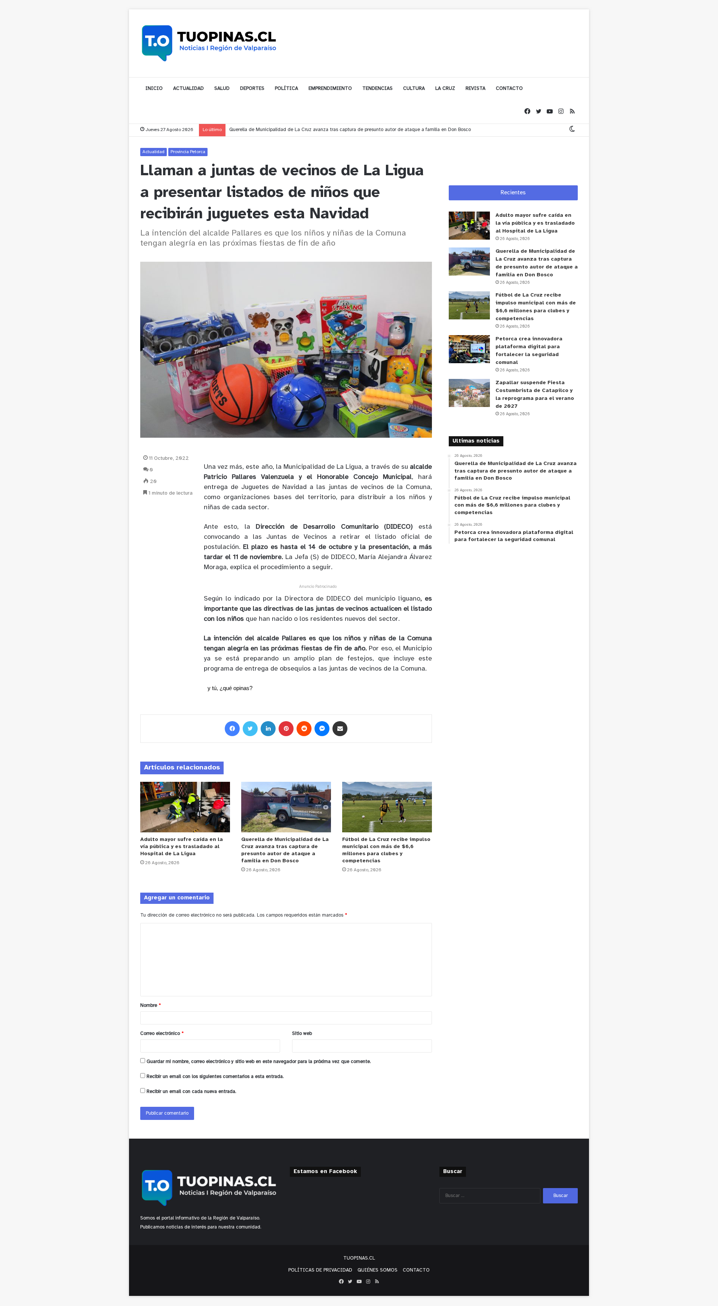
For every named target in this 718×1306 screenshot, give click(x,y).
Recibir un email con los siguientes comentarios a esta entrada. (215, 1076)
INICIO (154, 88)
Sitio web (302, 1033)
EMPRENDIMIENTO (330, 88)
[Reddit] (304, 728)
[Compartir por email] (339, 728)
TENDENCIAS (377, 88)
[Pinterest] (286, 728)
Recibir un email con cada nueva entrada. (191, 1091)
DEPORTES (252, 88)
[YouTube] (549, 112)
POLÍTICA (286, 88)
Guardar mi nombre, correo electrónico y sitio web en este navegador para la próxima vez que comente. (259, 1061)
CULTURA (414, 88)
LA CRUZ (445, 88)
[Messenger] (321, 728)
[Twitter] (538, 112)
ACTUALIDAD (188, 88)
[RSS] (572, 112)
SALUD (222, 88)
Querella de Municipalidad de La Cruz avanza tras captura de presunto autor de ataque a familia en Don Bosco (350, 129)
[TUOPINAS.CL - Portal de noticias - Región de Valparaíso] (209, 43)
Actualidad (153, 151)
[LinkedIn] (268, 728)
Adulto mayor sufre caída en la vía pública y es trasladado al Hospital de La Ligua (181, 847)
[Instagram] (561, 112)
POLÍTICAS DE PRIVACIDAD (320, 1270)
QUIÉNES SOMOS (378, 1270)
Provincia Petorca (188, 151)
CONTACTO (509, 88)
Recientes (513, 193)
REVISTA (475, 88)
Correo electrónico (162, 1033)
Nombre (150, 1005)
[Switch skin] (572, 129)
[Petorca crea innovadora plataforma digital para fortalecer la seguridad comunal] (469, 349)
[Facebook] (527, 112)
